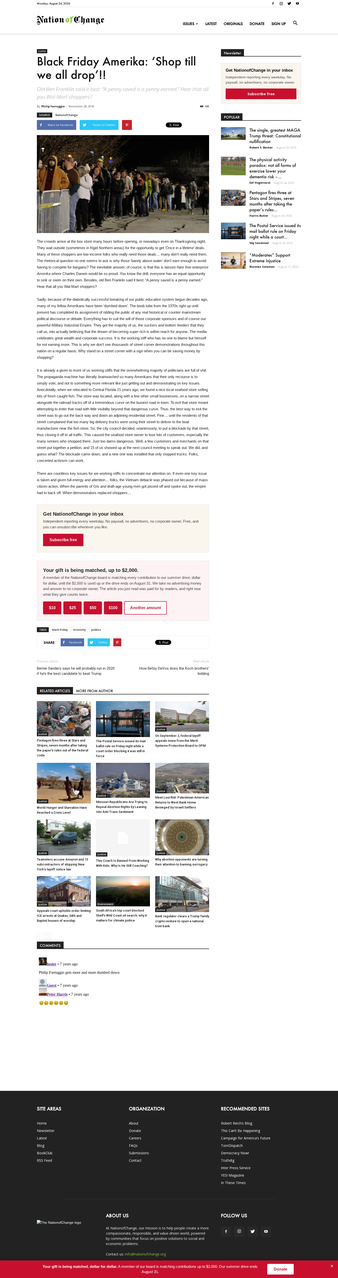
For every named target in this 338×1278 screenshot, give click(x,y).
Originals (233, 23)
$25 (72, 608)
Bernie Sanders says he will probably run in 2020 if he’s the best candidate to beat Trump (76, 671)
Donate (257, 23)
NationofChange (66, 115)
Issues (188, 23)
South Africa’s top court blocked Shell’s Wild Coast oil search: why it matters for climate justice (121, 915)
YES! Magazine (232, 1175)
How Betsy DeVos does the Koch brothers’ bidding (174, 671)
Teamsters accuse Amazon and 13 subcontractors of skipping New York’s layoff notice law (62, 864)
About (134, 1123)
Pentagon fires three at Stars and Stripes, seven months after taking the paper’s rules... (271, 201)
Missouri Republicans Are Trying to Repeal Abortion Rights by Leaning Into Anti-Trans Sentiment (121, 807)
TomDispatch (232, 1145)
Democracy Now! (235, 1153)
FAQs (133, 1145)
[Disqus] (123, 1017)
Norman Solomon (262, 266)
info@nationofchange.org (145, 1254)
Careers (135, 1138)
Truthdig (227, 1160)
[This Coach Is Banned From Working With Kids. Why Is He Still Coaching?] (123, 838)
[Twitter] (289, 3)
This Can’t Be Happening (240, 1130)
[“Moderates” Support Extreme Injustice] (233, 260)
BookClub (44, 1153)
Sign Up (278, 23)
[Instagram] (281, 3)
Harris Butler (258, 215)
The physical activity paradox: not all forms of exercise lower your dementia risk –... (272, 168)
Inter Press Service (236, 1167)
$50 (93, 608)
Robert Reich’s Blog (236, 1123)
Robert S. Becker (261, 147)
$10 (52, 608)
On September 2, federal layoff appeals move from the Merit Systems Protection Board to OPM (180, 740)
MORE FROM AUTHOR (94, 690)
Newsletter (45, 1130)
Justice (42, 51)
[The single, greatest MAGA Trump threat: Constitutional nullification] (233, 133)
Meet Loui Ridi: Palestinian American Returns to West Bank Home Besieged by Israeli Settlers (182, 802)
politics (96, 629)
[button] (295, 23)
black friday (60, 629)
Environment (105, 904)
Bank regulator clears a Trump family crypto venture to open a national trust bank (182, 921)
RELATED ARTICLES (55, 690)
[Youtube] (297, 3)
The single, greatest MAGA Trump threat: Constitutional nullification (275, 135)
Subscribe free (63, 540)
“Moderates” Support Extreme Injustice (269, 257)
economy (79, 629)
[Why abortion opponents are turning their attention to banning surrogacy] (182, 837)
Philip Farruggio (53, 106)
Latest (211, 23)
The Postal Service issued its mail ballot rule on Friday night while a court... (275, 231)
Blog (40, 1145)
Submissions (139, 1153)
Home (42, 1123)
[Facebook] (273, 3)
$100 (113, 608)
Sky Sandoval (259, 243)
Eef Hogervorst (259, 182)
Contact (135, 1160)
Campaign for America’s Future (245, 1138)
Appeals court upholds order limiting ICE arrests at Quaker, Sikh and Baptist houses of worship (64, 915)
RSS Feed (44, 1160)
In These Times (233, 1182)
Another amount (145, 608)
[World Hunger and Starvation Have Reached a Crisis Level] (64, 783)
